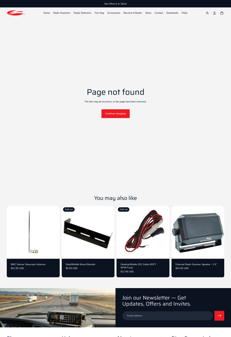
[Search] (207, 13)
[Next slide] (219, 232)
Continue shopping (116, 113)
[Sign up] (219, 316)
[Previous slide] (176, 232)
